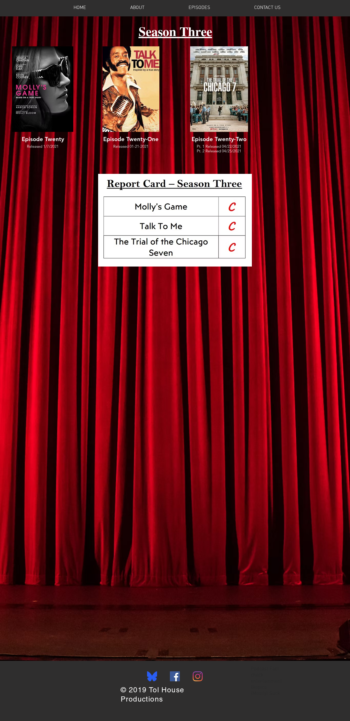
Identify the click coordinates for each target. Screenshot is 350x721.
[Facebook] (175, 676)
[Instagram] (198, 676)
